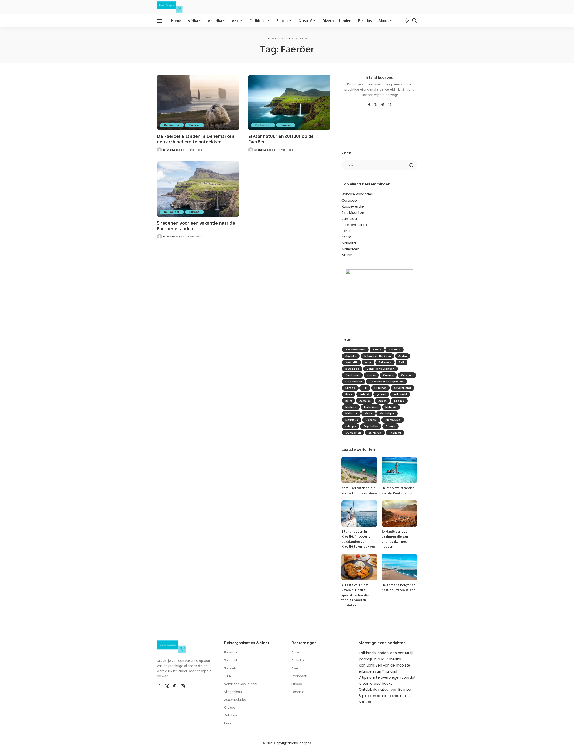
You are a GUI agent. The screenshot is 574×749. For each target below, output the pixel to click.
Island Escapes (173, 149)
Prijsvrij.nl (230, 652)
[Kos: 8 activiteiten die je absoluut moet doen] (359, 470)
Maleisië (391, 407)
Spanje (390, 426)
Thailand (395, 432)
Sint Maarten (352, 212)
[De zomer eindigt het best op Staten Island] (399, 567)
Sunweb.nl (231, 668)
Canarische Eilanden (380, 368)
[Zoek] (414, 20)
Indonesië (400, 394)
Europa (194, 125)
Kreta (346, 236)
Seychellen (370, 426)
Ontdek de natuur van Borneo (385, 689)
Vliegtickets (233, 692)
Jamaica (349, 218)
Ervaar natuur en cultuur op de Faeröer (281, 139)
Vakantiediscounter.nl (240, 684)
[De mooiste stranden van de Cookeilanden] (399, 470)
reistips (350, 426)
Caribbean (352, 375)
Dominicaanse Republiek (387, 381)
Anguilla (350, 356)
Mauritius (351, 419)
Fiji (365, 387)
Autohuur (231, 715)
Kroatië (399, 400)
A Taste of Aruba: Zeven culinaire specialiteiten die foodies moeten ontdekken (355, 595)
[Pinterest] (382, 105)
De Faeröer (171, 125)
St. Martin (374, 432)
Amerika (394, 349)
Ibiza (345, 230)
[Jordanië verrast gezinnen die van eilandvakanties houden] (399, 513)
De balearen (353, 381)
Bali (401, 362)
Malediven (350, 249)
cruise (371, 375)
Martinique (387, 413)
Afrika (377, 349)
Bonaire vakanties (357, 194)
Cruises (229, 708)
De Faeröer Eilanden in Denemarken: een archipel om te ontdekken (196, 139)
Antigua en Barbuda (377, 356)
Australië (351, 362)
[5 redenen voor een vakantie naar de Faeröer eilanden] (198, 189)
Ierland (364, 394)
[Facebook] (369, 105)
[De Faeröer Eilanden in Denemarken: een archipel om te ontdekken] (198, 102)
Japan (382, 400)
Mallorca (351, 413)
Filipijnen (380, 387)
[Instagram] (389, 105)
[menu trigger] (162, 20)
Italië (348, 400)
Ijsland (381, 394)
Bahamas (385, 362)
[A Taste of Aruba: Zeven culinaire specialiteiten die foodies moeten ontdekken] (359, 567)
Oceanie (371, 419)
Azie (368, 362)
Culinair (388, 375)
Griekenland (402, 387)
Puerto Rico (393, 419)
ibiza (348, 394)
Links (227, 723)
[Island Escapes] (170, 7)
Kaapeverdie (352, 206)
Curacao (349, 200)
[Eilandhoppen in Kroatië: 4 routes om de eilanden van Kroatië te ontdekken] (359, 513)
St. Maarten (353, 432)
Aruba (346, 255)
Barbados (352, 368)
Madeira (348, 243)
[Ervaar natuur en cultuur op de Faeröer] (289, 102)
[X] (376, 105)
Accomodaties (355, 349)
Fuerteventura (354, 224)
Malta (368, 413)
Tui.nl (228, 676)
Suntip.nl (230, 660)
